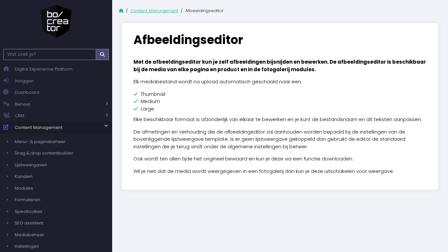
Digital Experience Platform (43, 69)
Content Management (38, 127)
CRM (19, 116)
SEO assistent (29, 223)
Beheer (23, 104)
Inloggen (24, 81)
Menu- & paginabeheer (40, 141)
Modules (24, 188)
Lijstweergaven (31, 165)
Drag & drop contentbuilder (44, 153)
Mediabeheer (29, 235)
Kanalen (23, 176)
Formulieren (27, 200)
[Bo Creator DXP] (56, 21)
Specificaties (28, 211)
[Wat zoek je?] (102, 54)
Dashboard (27, 92)
